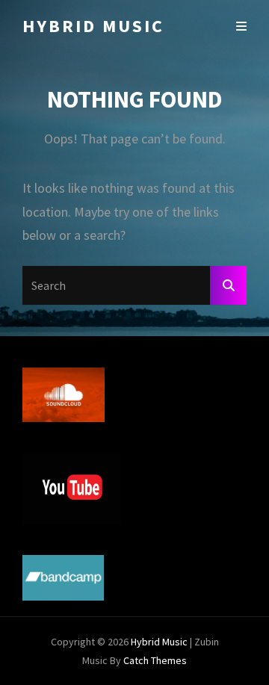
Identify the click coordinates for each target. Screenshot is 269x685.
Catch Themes (155, 660)
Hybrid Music (93, 25)
